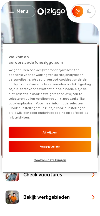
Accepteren (50, 146)
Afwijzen (50, 132)
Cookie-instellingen (50, 160)
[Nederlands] (51, 11)
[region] (50, 108)
